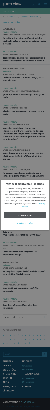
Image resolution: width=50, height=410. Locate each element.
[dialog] (25, 205)
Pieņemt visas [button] (25, 215)
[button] (25, 223)
